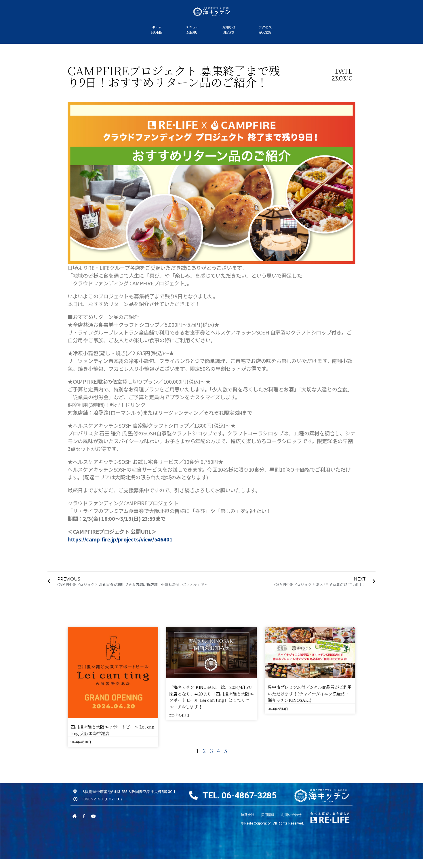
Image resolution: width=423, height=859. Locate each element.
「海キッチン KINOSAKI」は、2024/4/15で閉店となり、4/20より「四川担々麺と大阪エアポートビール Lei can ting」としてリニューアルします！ (211, 697)
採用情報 (268, 815)
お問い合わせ (291, 815)
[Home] (74, 816)
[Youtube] (93, 816)
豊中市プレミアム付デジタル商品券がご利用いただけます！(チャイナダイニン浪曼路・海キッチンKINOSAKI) (310, 693)
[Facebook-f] (84, 816)
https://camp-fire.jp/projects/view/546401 (120, 539)
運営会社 (247, 815)
